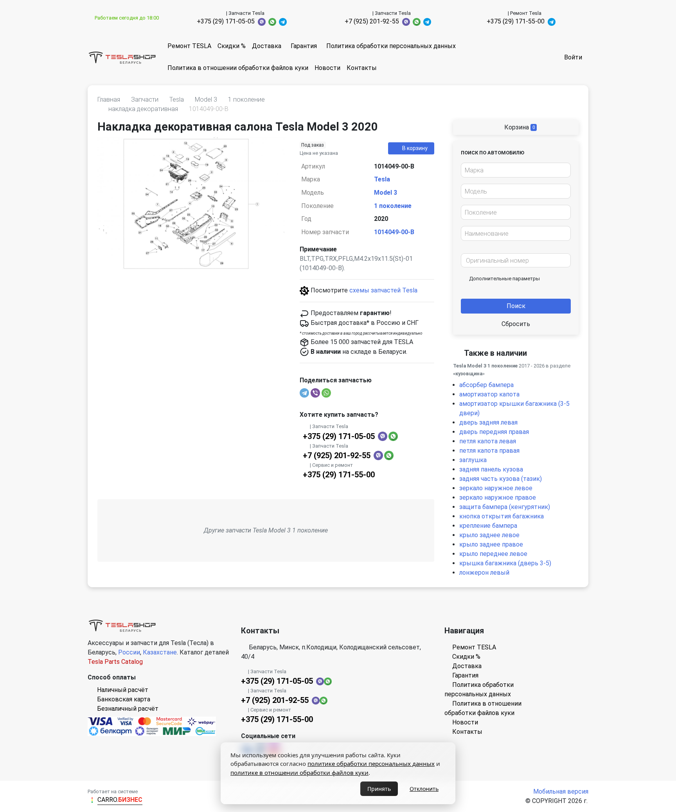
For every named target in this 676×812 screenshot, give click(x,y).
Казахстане (160, 652)
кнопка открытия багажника (501, 516)
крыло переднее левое (493, 553)
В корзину (415, 148)
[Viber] (315, 393)
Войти (573, 57)
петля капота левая (487, 441)
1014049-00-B (394, 232)
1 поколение (393, 206)
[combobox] (515, 170)
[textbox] (514, 170)
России (129, 652)
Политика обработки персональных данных (391, 46)
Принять (379, 788)
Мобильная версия (560, 791)
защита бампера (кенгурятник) (504, 507)
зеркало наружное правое (497, 497)
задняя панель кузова (491, 469)
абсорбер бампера (486, 385)
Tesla (382, 179)
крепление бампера (488, 525)
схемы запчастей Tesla (383, 290)
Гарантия (304, 46)
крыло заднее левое (489, 535)
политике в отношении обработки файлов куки (299, 772)
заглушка (473, 460)
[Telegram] (304, 393)
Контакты (362, 68)
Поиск (516, 306)
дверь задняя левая (488, 422)
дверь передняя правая (494, 432)
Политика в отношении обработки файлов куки (237, 68)
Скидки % (232, 46)
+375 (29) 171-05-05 (226, 21)
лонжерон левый (484, 572)
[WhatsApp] (326, 393)
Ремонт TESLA (189, 46)
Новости (327, 68)
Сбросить (516, 324)
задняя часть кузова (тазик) (500, 478)
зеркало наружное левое (495, 488)
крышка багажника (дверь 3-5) (505, 563)
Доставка (266, 46)
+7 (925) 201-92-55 (372, 21)
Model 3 (385, 192)
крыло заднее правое (491, 544)
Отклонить (424, 788)
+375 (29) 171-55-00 (516, 21)
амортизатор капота (489, 394)
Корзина (519, 127)
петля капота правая (489, 450)
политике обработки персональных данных (371, 763)
